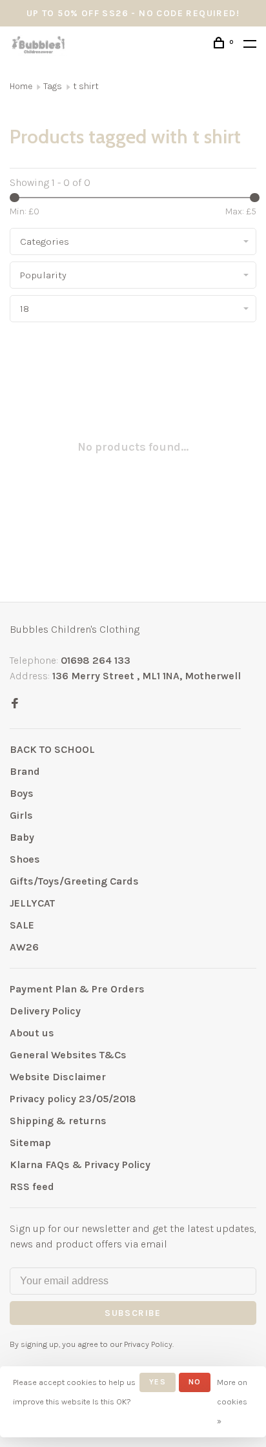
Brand (25, 771)
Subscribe (133, 1313)
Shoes (25, 859)
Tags (52, 86)
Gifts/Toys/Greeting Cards (74, 881)
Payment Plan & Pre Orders (77, 989)
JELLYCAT (32, 903)
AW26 (24, 947)
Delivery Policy (45, 1011)
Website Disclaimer (58, 1077)
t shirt (86, 86)
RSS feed (32, 1186)
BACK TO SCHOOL (52, 749)
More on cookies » (232, 1401)
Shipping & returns (58, 1120)
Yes (157, 1381)
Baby (22, 837)
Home (21, 86)
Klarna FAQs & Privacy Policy (80, 1164)
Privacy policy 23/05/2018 (73, 1099)
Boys (22, 793)
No (195, 1381)
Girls (21, 815)
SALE (22, 925)
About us (32, 1033)
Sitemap (30, 1142)
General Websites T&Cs (68, 1055)
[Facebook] (15, 704)
